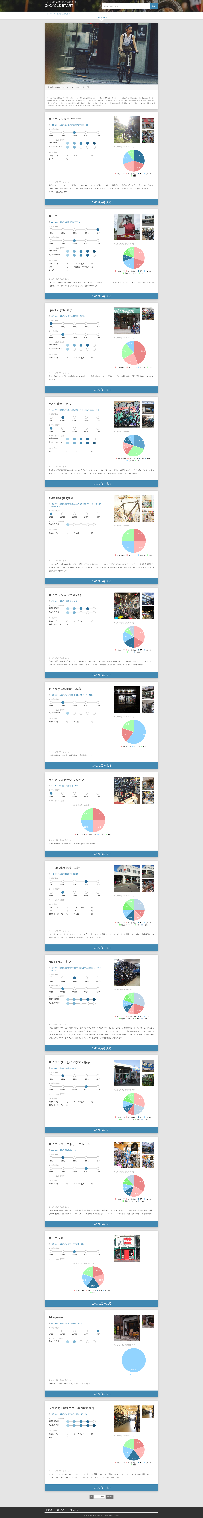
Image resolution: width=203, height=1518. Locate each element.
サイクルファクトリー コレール (69, 1144)
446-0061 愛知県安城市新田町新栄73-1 (66, 222)
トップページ (51, 14)
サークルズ (56, 1238)
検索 (154, 6)
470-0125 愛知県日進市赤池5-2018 (64, 786)
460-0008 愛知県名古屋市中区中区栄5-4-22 (67, 1323)
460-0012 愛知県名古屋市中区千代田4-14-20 (68, 1244)
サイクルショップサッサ (65, 119)
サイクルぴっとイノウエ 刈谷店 (69, 1062)
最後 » (109, 1496)
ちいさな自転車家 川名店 (65, 689)
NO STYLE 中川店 (60, 962)
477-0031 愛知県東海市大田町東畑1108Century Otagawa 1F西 (75, 410)
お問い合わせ (73, 1510)
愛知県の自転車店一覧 (63, 14)
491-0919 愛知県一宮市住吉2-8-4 (64, 601)
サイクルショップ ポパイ (65, 595)
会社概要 (49, 1510)
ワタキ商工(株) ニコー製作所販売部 (71, 1408)
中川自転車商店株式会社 (64, 868)
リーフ (53, 216)
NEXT (102, 1496)
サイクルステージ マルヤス (67, 780)
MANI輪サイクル (60, 404)
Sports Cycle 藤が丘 (62, 310)
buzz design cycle (61, 498)
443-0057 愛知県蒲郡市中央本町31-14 (65, 874)
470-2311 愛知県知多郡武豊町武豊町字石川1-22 (69, 125)
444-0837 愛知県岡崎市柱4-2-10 (63, 1150)
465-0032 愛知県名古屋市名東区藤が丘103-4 (68, 316)
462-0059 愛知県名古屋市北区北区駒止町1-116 (69, 1414)
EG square (56, 1317)
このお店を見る (101, 202)
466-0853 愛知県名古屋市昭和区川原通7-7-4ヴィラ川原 (72, 695)
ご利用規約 (60, 1510)
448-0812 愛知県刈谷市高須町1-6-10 (65, 1068)
